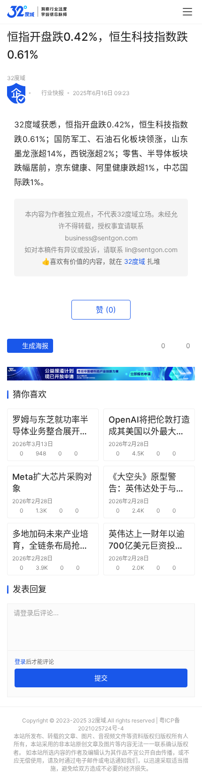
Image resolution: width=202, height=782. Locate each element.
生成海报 (34, 346)
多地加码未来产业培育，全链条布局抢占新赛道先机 (50, 540)
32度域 (16, 78)
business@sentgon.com (101, 238)
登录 (20, 661)
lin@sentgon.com (151, 249)
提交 (101, 678)
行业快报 (52, 92)
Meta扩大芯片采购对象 (52, 482)
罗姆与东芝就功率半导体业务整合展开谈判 (50, 426)
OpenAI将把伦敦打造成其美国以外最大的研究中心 (149, 426)
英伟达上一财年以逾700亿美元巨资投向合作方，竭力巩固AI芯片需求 (147, 540)
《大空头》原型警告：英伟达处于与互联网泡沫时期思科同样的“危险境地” (147, 483)
